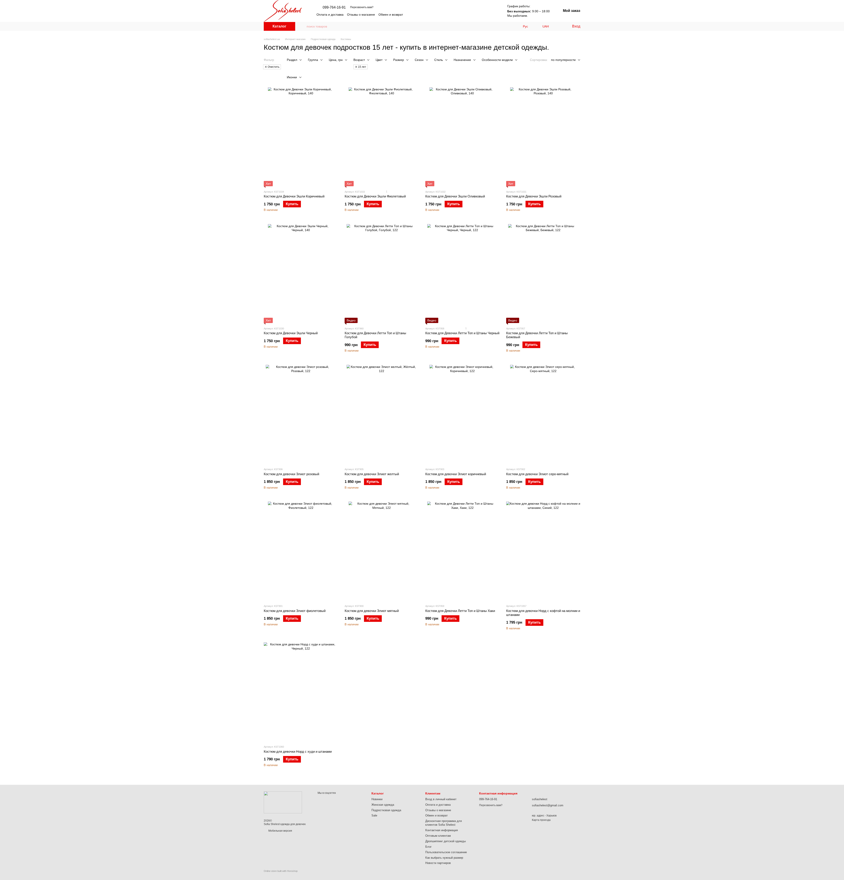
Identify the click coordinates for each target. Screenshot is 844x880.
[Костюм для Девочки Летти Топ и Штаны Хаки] (462, 551)
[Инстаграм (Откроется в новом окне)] (475, 14)
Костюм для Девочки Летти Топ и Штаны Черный (462, 333)
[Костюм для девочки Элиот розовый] (301, 414)
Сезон (419, 60)
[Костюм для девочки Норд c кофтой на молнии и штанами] (543, 551)
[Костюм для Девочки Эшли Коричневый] (301, 136)
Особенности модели (497, 60)
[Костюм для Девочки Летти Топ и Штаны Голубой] (382, 273)
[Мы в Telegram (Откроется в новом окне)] (481, 14)
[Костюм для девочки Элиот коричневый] (462, 414)
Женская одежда (382, 804)
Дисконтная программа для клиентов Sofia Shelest (443, 822)
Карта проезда (541, 820)
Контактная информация (441, 830)
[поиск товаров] (303, 26)
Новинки (376, 799)
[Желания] (559, 26)
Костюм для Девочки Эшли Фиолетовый (375, 196)
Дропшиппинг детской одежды (445, 841)
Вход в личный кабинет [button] (441, 799)
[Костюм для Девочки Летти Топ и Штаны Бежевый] (543, 273)
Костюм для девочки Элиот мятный (372, 611)
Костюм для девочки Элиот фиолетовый (295, 611)
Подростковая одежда (386, 810)
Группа (313, 60)
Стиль (438, 60)
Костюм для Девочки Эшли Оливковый (455, 196)
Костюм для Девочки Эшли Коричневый (294, 196)
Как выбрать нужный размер (444, 857)
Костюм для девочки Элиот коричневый (455, 474)
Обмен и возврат (390, 14)
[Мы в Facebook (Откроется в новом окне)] (486, 14)
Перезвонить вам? (361, 7)
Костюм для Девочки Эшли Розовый (533, 196)
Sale (374, 815)
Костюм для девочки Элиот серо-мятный (537, 474)
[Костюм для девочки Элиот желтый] (382, 414)
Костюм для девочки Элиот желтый (372, 474)
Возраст (359, 60)
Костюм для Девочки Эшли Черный (291, 333)
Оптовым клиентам (438, 835)
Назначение (462, 60)
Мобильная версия (280, 830)
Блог (428, 846)
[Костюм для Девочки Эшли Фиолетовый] (382, 136)
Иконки (292, 77)
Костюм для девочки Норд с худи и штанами (298, 751)
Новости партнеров (438, 863)
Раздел (292, 60)
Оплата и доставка (330, 14)
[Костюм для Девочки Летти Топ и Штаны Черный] (462, 273)
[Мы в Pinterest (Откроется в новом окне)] (491, 14)
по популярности (563, 60)
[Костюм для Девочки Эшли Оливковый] (462, 136)
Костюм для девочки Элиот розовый (291, 474)
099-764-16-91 (334, 7)
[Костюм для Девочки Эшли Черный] (301, 273)
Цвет (379, 60)
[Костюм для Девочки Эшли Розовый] (543, 136)
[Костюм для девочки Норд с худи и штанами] (301, 691)
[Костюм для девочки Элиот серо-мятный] (543, 414)
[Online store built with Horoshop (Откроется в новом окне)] (281, 875)
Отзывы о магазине (361, 14)
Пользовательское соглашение (446, 852)
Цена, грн (336, 60)
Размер (398, 60)
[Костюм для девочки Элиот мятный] (382, 551)
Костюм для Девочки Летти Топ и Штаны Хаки (460, 611)
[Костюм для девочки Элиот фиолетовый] (301, 551)
